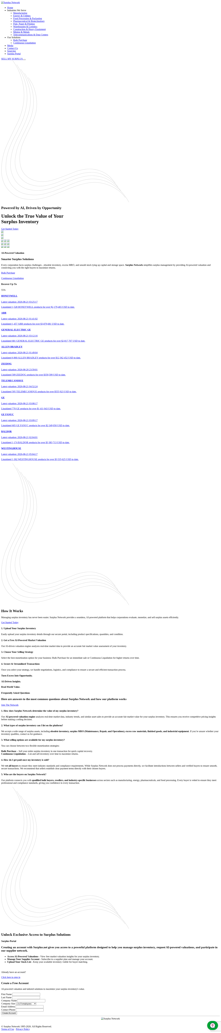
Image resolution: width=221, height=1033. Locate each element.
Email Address (8, 1006)
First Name (6, 994)
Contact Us (12, 48)
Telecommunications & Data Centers (30, 34)
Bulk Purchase (20, 40)
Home (10, 7)
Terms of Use (7, 1029)
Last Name (6, 997)
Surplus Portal (14, 53)
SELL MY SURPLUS (12, 58)
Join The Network (9, 705)
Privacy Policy (23, 1029)
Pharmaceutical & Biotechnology (29, 21)
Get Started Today (9, 229)
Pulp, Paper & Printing (24, 24)
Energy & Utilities (22, 15)
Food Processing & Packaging (27, 18)
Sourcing (11, 51)
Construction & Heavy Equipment (29, 29)
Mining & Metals (21, 32)
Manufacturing (20, 13)
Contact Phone (8, 1009)
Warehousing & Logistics (25, 26)
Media (10, 45)
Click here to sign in (10, 977)
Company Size (8, 1003)
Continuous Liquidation (24, 43)
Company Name (9, 1000)
